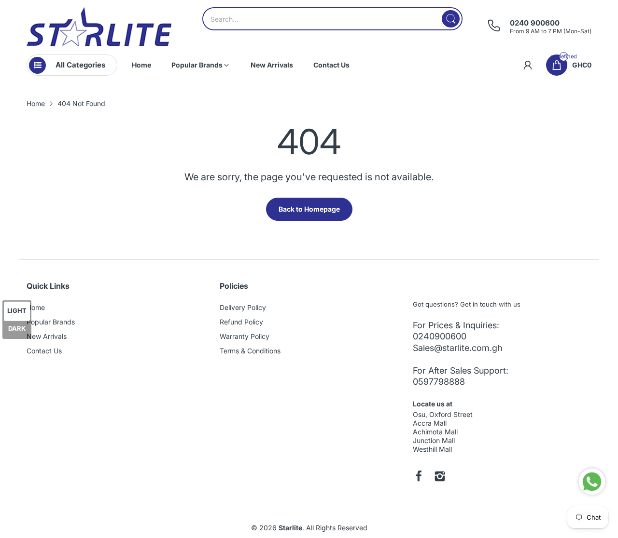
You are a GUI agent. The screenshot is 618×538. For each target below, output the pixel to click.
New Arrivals (47, 336)
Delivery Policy (243, 307)
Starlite (290, 528)
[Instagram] (440, 477)
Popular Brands (51, 322)
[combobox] (332, 18)
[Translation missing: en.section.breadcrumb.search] (451, 18)
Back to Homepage (309, 209)
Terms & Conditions (250, 351)
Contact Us (44, 351)
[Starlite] (99, 26)
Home (36, 307)
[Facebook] (418, 477)
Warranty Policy (244, 336)
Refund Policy (241, 322)
